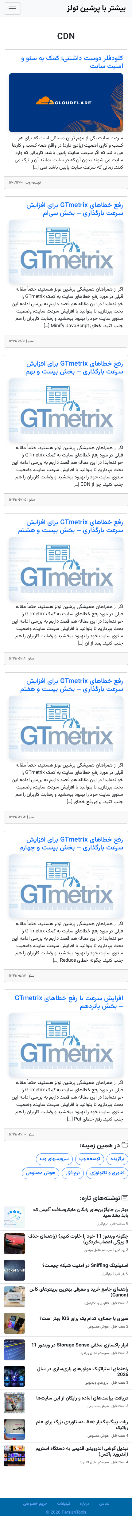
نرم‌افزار (73, 1173)
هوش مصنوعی (40, 1173)
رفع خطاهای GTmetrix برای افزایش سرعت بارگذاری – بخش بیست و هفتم (71, 685)
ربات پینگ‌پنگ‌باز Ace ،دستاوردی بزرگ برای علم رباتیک (82, 1425)
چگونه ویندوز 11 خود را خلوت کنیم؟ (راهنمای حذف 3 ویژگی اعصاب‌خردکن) (78, 1239)
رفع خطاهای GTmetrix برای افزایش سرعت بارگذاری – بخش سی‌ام (74, 209)
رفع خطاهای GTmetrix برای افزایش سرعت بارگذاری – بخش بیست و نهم (74, 368)
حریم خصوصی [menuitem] (35, 1503)
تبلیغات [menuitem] (63, 1503)
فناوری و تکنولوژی (107, 1173)
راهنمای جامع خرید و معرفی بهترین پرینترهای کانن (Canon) (78, 1292)
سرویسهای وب (54, 1159)
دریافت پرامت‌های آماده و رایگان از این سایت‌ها (82, 1398)
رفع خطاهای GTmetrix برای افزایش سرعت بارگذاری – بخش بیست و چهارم (71, 844)
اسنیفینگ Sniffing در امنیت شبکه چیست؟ (85, 1266)
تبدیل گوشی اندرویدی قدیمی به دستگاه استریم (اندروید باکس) (82, 1451)
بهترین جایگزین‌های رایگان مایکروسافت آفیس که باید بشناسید (80, 1213)
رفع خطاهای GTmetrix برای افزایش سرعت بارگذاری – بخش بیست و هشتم (70, 526)
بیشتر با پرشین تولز (96, 8)
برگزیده (117, 1159)
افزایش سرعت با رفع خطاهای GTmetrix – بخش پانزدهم (69, 1002)
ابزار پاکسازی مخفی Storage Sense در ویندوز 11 (79, 1345)
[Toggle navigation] (12, 8)
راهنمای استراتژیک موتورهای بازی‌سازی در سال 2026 (82, 1372)
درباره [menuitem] (84, 1503)
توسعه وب (89, 1159)
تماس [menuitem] (104, 1503)
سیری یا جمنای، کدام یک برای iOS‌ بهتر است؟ (84, 1319)
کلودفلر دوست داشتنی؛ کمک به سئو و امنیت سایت (72, 62)
